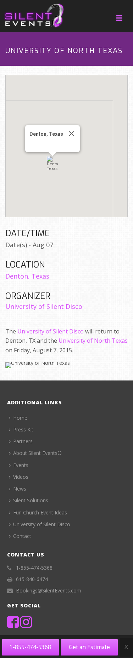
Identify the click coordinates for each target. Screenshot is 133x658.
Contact (22, 536)
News (19, 488)
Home (20, 417)
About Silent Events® (37, 453)
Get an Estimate (89, 647)
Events (20, 465)
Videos (20, 476)
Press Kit (23, 429)
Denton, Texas (27, 276)
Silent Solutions (30, 500)
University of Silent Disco (43, 306)
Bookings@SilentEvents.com (48, 590)
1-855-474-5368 (30, 647)
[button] (52, 163)
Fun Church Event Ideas (40, 512)
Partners (23, 441)
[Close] (71, 133)
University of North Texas (93, 340)
